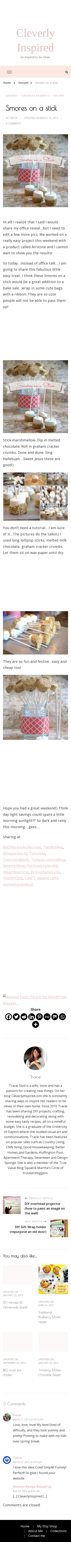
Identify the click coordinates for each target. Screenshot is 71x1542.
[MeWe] (47, 1016)
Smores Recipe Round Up (32, 1486)
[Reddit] (24, 1016)
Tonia (17, 1457)
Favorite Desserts (36, 95)
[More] (35, 1024)
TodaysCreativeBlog (48, 859)
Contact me (36, 1536)
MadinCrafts (47, 878)
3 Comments (13, 123)
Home (25, 1526)
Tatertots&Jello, (16, 859)
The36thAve (53, 847)
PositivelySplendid (42, 865)
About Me (35, 1531)
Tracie (13, 118)
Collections (58, 1531)
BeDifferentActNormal (22, 847)
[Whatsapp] (62, 1016)
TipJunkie (37, 853)
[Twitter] (16, 1016)
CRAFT (30, 878)
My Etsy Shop (47, 1526)
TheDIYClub (13, 878)
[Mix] (54, 1016)
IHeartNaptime (16, 872)
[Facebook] (8, 1016)
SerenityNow (14, 865)
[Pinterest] (39, 1016)
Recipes (59, 95)
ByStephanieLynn (45, 872)
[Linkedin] (31, 1016)
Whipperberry (15, 853)
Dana (17, 1415)
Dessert (12, 95)
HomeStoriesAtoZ (18, 884)
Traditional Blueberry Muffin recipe (49, 1317)
